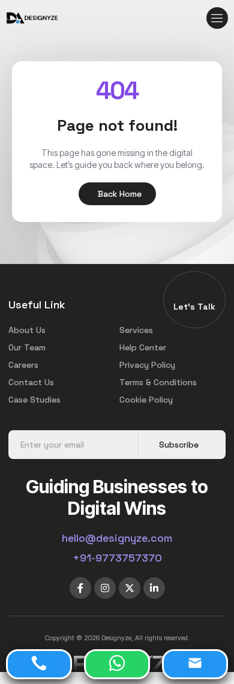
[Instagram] (105, 588)
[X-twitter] (129, 588)
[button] (217, 18)
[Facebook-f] (80, 588)
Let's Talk (194, 306)
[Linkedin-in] (154, 588)
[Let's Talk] (194, 293)
